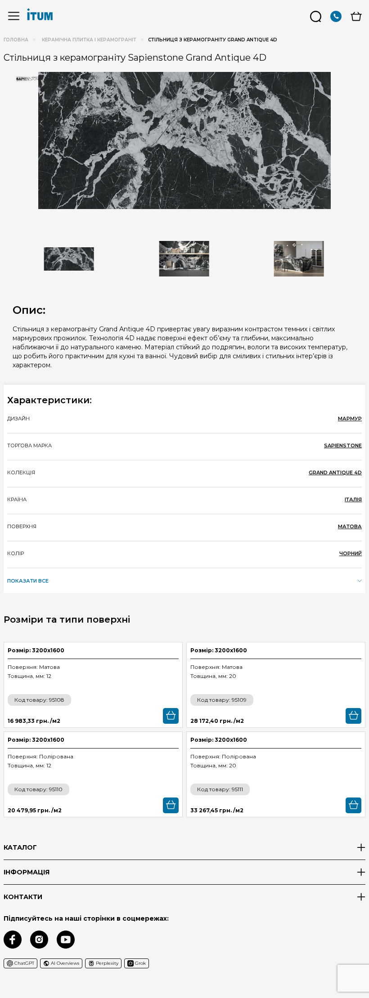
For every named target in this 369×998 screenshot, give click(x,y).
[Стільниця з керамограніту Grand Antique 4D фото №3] (299, 259)
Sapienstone (343, 445)
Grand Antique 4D (335, 472)
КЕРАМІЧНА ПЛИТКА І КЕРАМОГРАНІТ (89, 40)
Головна (16, 40)
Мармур (350, 418)
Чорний (350, 553)
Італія (353, 499)
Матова (350, 526)
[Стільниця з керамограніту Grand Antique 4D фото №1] (184, 140)
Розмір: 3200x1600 (36, 650)
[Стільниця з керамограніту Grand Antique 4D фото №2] (184, 259)
